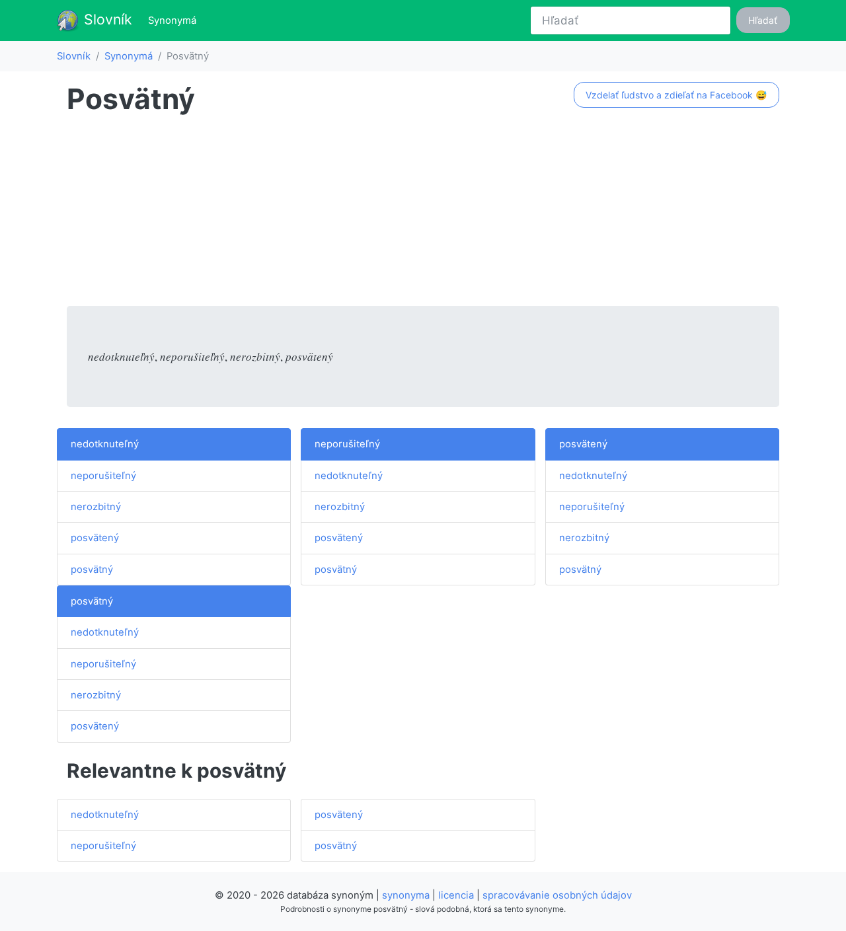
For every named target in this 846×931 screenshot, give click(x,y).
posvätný (92, 570)
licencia (456, 895)
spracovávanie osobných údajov (557, 895)
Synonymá (175, 20)
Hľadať (762, 20)
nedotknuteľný (105, 444)
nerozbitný (96, 507)
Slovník (106, 19)
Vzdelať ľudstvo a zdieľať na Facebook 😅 (676, 94)
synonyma (406, 895)
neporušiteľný (103, 476)
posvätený (95, 538)
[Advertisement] (423, 213)
